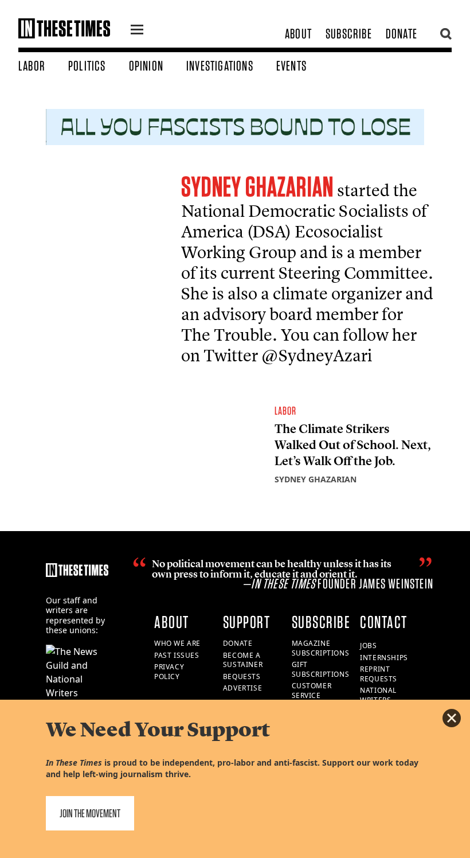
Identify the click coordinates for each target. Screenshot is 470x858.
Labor (31, 65)
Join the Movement (90, 813)
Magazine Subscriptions (321, 648)
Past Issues (176, 655)
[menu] (137, 31)
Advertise (242, 688)
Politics (87, 65)
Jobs (368, 645)
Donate (401, 33)
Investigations (219, 65)
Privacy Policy (169, 671)
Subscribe (349, 33)
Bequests (242, 676)
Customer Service (312, 690)
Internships (384, 657)
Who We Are (177, 643)
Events (291, 65)
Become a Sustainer (243, 660)
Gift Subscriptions (321, 669)
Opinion (146, 65)
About (298, 33)
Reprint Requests (378, 674)
